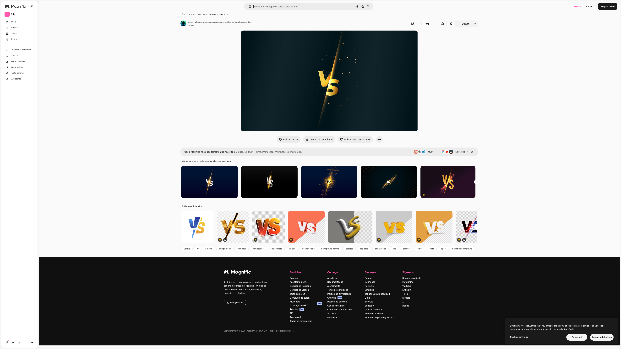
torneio (292, 249)
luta (394, 249)
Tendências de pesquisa (377, 293)
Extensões (460, 152)
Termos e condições (337, 289)
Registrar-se (608, 6)
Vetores (201, 14)
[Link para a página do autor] (183, 24)
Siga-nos (408, 272)
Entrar (589, 6)
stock (191, 14)
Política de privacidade (339, 293)
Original (261, 36)
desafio (406, 249)
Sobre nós (370, 281)
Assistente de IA (298, 281)
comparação (225, 249)
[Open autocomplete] (248, 6)
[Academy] (13, 342)
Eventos (369, 301)
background (380, 249)
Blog (367, 297)
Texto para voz (297, 293)
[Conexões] (7, 342)
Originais (334, 297)
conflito (420, 249)
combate (242, 249)
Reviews (369, 286)
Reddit (405, 305)
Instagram (407, 281)
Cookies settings (335, 305)
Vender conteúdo (373, 309)
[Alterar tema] (18, 342)
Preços (577, 6)
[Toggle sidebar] (31, 6)
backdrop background (462, 249)
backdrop (364, 249)
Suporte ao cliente (411, 278)
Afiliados (331, 313)
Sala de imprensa (374, 313)
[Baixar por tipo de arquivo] (475, 24)
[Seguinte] (477, 182)
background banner (330, 249)
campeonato (276, 249)
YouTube (406, 286)
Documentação (335, 281)
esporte (349, 249)
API (291, 313)
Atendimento (333, 286)
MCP (430, 152)
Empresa (370, 272)
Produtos (295, 272)
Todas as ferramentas (301, 321)
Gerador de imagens (300, 286)
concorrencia (308, 249)
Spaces (294, 278)
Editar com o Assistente (357, 139)
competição (258, 249)
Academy (332, 278)
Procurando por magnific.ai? (379, 317)
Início (182, 14)
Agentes (297, 309)
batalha (208, 249)
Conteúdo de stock (300, 297)
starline (191, 25)
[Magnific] (237, 272)
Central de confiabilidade (340, 309)
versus (187, 249)
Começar (333, 272)
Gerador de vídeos (299, 289)
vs (198, 249)
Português (235, 302)
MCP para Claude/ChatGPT (305, 303)
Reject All (577, 337)
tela (432, 249)
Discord (406, 297)
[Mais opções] (435, 24)
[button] (235, 302)
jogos (443, 249)
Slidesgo (369, 305)
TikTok (405, 293)
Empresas (332, 317)
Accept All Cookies (602, 337)
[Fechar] (472, 152)
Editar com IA (290, 139)
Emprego (369, 289)
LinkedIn (406, 289)
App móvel (295, 317)
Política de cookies (337, 301)
